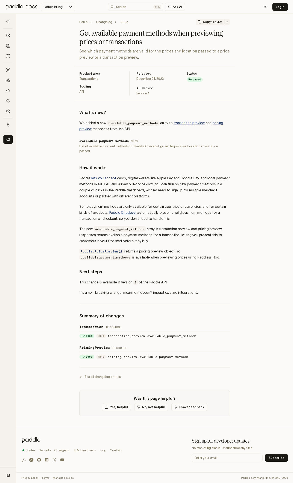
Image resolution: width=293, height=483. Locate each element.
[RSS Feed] (23, 460)
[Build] (8, 46)
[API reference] (8, 70)
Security (45, 450)
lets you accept (103, 178)
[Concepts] (8, 35)
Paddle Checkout (123, 212)
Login (280, 7)
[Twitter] (54, 460)
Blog (103, 450)
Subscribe (276, 458)
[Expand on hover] (8, 475)
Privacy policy (29, 477)
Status (30, 450)
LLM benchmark (85, 450)
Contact (116, 450)
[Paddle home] (71, 440)
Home (83, 22)
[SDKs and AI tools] (8, 101)
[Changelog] (8, 139)
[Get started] (8, 21)
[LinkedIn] (47, 460)
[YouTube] (62, 460)
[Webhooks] (8, 80)
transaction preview (189, 123)
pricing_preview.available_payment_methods (148, 357)
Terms (45, 477)
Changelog (104, 22)
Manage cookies (63, 477)
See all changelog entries (103, 376)
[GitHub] (39, 460)
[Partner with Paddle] (8, 125)
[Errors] (8, 111)
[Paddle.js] (8, 90)
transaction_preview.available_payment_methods (152, 336)
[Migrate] (8, 56)
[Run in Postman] (31, 460)
